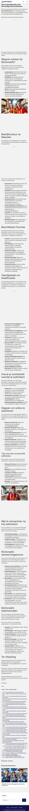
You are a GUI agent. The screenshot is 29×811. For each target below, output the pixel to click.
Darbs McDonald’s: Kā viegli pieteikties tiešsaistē (15, 714)
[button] (23, 1)
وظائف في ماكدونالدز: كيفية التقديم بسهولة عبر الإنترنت (14, 747)
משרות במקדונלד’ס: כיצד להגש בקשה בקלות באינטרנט (14, 744)
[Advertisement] (14, 34)
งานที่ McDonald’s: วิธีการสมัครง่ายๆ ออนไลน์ (14, 751)
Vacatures (10, 760)
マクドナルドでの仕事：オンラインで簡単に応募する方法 (15, 752)
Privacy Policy (14, 807)
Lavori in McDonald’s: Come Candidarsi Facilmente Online (16, 713)
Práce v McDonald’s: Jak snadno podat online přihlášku (16, 701)
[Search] (24, 800)
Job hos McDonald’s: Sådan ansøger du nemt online (15, 702)
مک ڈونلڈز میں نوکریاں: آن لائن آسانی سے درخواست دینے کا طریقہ (14, 745)
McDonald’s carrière (12, 426)
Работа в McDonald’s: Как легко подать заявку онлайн (16, 743)
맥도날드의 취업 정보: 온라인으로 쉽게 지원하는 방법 (14, 757)
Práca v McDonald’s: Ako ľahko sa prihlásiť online (16, 728)
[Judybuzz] (6, 1)
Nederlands (4, 760)
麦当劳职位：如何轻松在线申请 (11, 754)
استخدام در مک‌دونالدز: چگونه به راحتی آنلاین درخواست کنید (14, 748)
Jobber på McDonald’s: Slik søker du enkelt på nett (14, 721)
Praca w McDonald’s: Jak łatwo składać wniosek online (15, 722)
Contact (20, 807)
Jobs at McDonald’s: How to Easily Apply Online (14, 692)
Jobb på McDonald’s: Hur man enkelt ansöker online (16, 731)
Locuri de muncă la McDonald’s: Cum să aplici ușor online (16, 726)
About (8, 807)
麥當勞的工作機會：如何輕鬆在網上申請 (13, 755)
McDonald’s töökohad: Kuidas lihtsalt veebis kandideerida (15, 706)
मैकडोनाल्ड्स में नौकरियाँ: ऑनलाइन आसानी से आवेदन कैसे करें (13, 750)
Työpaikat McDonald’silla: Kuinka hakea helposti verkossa (16, 729)
